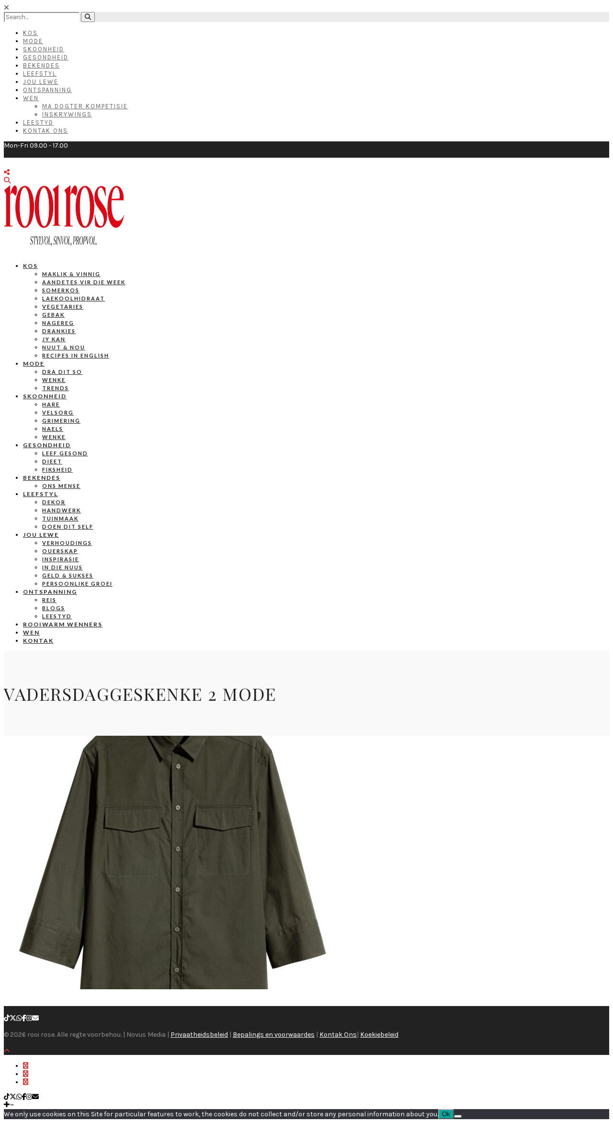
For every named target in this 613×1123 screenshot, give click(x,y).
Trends (55, 388)
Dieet (52, 461)
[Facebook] (24, 1018)
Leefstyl (40, 73)
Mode (33, 41)
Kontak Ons (45, 130)
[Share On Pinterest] (25, 1082)
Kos (30, 32)
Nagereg (58, 323)
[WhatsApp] (19, 1018)
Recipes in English (75, 355)
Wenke (54, 380)
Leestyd (38, 122)
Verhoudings (67, 543)
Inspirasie (60, 559)
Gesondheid (45, 57)
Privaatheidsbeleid (199, 1034)
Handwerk (61, 510)
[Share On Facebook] (25, 1066)
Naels (52, 429)
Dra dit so (62, 372)
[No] (458, 1116)
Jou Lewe (40, 81)
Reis (49, 600)
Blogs (53, 608)
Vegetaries (62, 306)
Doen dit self (67, 526)
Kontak (38, 640)
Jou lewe (41, 534)
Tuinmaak (60, 518)
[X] (13, 1018)
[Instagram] (29, 1018)
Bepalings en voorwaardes (274, 1034)
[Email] (35, 1018)
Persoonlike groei (77, 583)
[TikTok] (7, 1018)
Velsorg (58, 412)
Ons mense (61, 486)
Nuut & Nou (63, 347)
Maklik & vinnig (71, 274)
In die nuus (62, 567)
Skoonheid (43, 49)
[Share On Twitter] (25, 1074)
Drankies (59, 331)
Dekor (54, 502)
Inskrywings (67, 114)
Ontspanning (47, 89)
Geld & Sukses (67, 575)
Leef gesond (65, 453)
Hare (51, 404)
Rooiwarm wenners (62, 624)
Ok (446, 1114)
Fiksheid (57, 469)
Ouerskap (60, 551)
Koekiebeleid (379, 1034)
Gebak (53, 315)
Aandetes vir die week (83, 282)
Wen (31, 98)
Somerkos (60, 290)
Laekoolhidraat (73, 298)
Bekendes (41, 65)
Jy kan (54, 339)
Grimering (61, 420)
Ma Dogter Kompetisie (85, 106)
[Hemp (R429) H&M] (172, 987)
